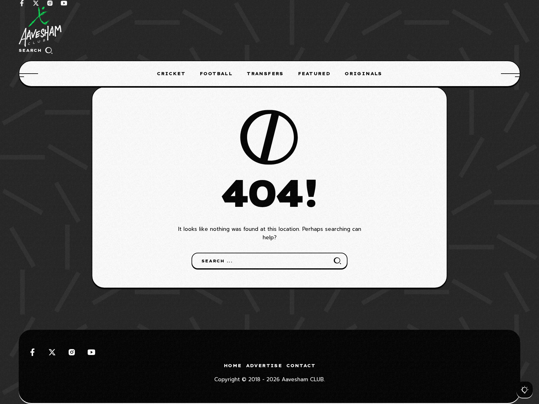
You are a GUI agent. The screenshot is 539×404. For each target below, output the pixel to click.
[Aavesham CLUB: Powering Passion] (269, 26)
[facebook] (22, 3)
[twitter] (36, 3)
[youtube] (64, 3)
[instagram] (50, 3)
